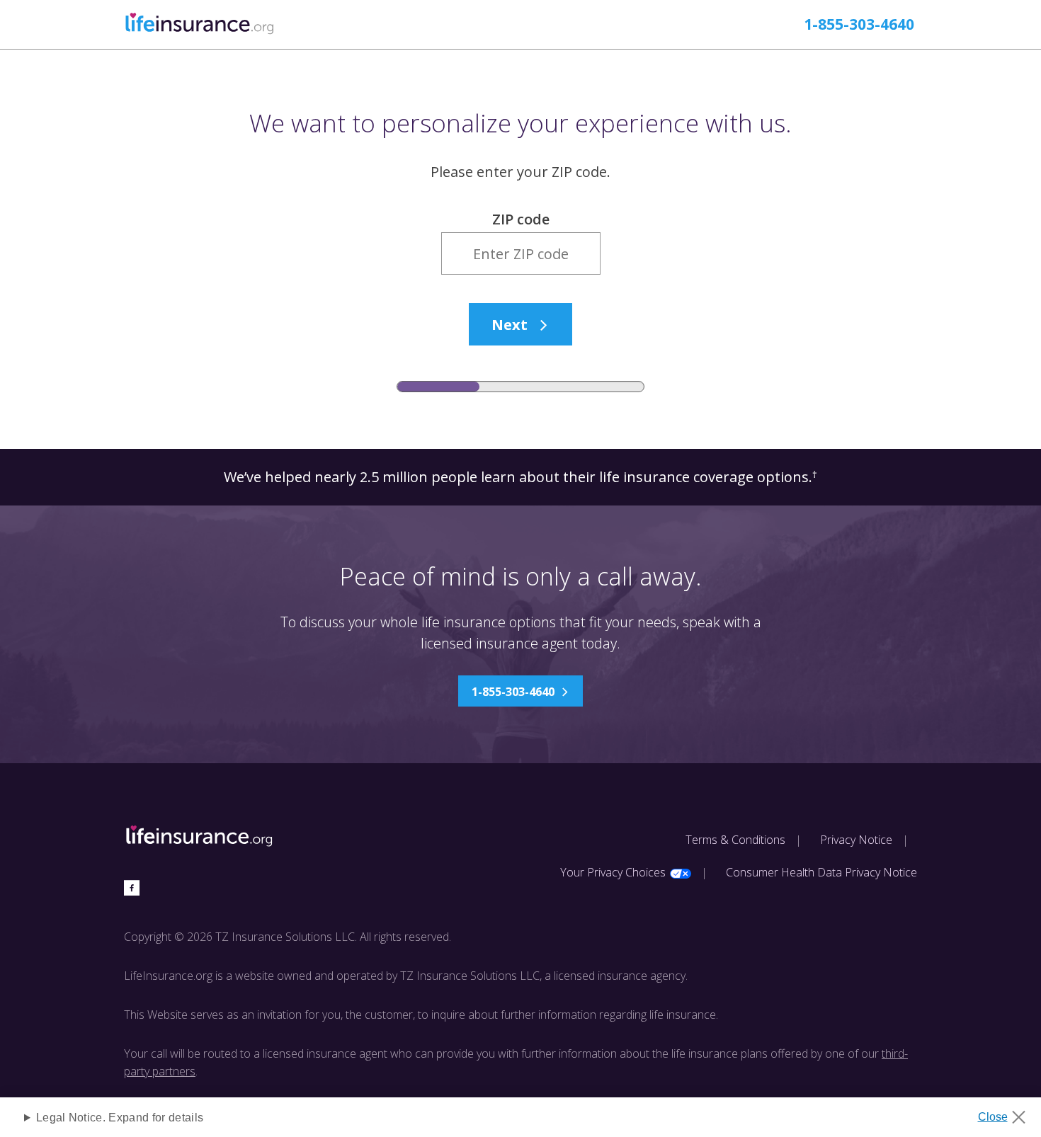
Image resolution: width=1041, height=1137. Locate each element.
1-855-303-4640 (859, 24)
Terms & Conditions (735, 839)
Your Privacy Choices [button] (613, 872)
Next (509, 324)
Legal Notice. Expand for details (119, 1118)
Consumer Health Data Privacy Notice (821, 872)
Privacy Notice (856, 839)
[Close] (1007, 1113)
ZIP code (521, 219)
